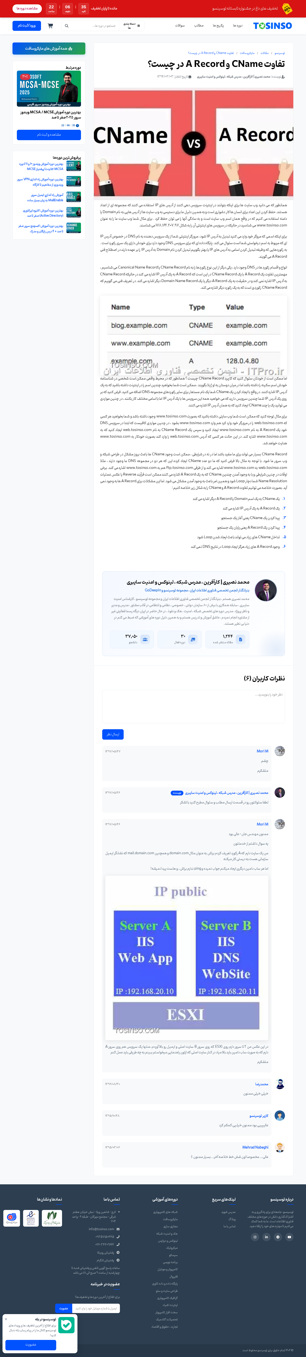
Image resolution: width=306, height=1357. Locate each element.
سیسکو (173, 1255)
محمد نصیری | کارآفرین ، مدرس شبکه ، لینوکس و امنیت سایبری (233, 77)
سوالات (180, 25)
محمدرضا (261, 1084)
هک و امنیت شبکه (167, 1234)
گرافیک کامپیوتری (167, 1298)
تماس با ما (230, 1226)
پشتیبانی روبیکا (105, 1253)
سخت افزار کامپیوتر (166, 1312)
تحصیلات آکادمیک (167, 1319)
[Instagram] (255, 1237)
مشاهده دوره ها (27, 8)
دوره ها (238, 25)
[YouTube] (289, 1237)
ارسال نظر (113, 734)
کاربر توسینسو (259, 1116)
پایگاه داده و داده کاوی (165, 1284)
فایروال (173, 1277)
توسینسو (280, 53)
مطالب (199, 25)
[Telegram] (278, 1237)
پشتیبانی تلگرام (105, 1260)
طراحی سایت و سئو (167, 1291)
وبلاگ (232, 1219)
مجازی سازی (170, 1226)
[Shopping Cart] (50, 25)
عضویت (63, 1308)
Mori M (262, 751)
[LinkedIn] (266, 1237)
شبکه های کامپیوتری (165, 1212)
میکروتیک (172, 1248)
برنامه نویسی (170, 1262)
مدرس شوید (228, 1212)
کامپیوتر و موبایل (167, 1269)
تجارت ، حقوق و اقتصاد (164, 1327)
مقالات (264, 53)
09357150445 (105, 1237)
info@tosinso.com (101, 1229)
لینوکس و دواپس (168, 1241)
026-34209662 (104, 1245)
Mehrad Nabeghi (255, 1147)
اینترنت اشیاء (170, 1305)
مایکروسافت (247, 53)
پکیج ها (218, 25)
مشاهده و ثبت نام (49, 134)
